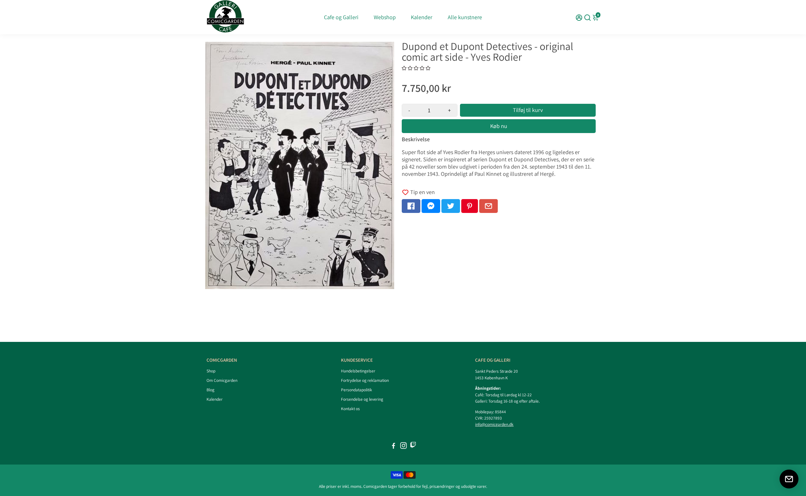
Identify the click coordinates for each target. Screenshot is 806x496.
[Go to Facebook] (411, 206)
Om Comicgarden (222, 380)
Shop (211, 371)
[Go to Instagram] (403, 446)
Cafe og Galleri (341, 17)
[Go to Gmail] (488, 206)
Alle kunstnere (465, 17)
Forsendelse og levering (362, 399)
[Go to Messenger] (431, 206)
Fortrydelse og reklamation (365, 380)
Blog (210, 390)
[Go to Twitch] (413, 446)
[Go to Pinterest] (469, 206)
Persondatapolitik (356, 390)
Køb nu (498, 126)
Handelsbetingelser (358, 371)
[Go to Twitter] (450, 206)
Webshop (385, 17)
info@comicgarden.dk (494, 424)
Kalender (421, 17)
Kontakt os (350, 408)
